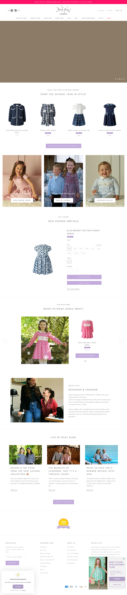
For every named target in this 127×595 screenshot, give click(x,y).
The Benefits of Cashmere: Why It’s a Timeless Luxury (63, 471)
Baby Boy (48, 18)
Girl (69, 18)
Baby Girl (60, 18)
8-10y (69, 253)
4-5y (81, 248)
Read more (14, 490)
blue (69, 262)
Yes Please (117, 579)
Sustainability (71, 563)
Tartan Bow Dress (48, 130)
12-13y (83, 253)
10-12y (76, 253)
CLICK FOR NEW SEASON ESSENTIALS (63, 146)
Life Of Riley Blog (72, 560)
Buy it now (84, 283)
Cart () (119, 10)
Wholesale (43, 566)
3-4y (75, 248)
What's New (21, 18)
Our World (70, 547)
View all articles (63, 502)
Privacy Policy (44, 573)
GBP (9, 10)
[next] (122, 340)
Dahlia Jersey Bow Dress (110, 130)
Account (101, 10)
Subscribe (12, 563)
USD (19, 10)
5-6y (87, 248)
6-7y (92, 248)
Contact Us (43, 547)
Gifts (101, 18)
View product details (73, 289)
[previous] (5, 340)
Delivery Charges (45, 553)
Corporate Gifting (45, 563)
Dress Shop (35, 18)
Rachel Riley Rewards (46, 557)
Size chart (99, 245)
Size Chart (43, 550)
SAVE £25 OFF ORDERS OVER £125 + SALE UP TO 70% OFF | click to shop (63, 2)
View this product (87, 356)
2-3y (69, 248)
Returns (42, 569)
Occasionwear (88, 18)
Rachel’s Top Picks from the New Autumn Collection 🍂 (25, 471)
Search (110, 10)
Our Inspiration (71, 550)
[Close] (124, 559)
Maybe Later (117, 584)
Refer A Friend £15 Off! (47, 560)
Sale (109, 18)
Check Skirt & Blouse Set (79, 130)
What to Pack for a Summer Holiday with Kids (101, 471)
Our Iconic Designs (73, 553)
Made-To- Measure (72, 557)
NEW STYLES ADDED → (63, 74)
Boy (76, 18)
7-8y (98, 248)
